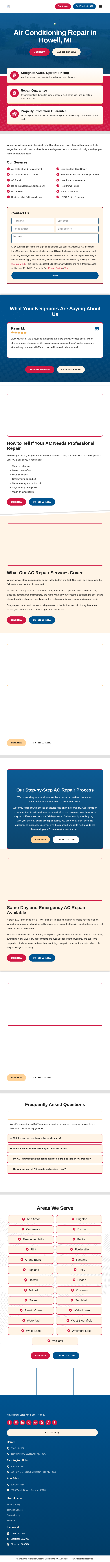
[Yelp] (41, 1422)
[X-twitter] (29, 1422)
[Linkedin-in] (22, 1422)
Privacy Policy (55, 268)
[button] (100, 6)
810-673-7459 (18, 264)
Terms (67, 268)
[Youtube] (35, 1422)
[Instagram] (16, 1422)
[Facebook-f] (9, 1422)
